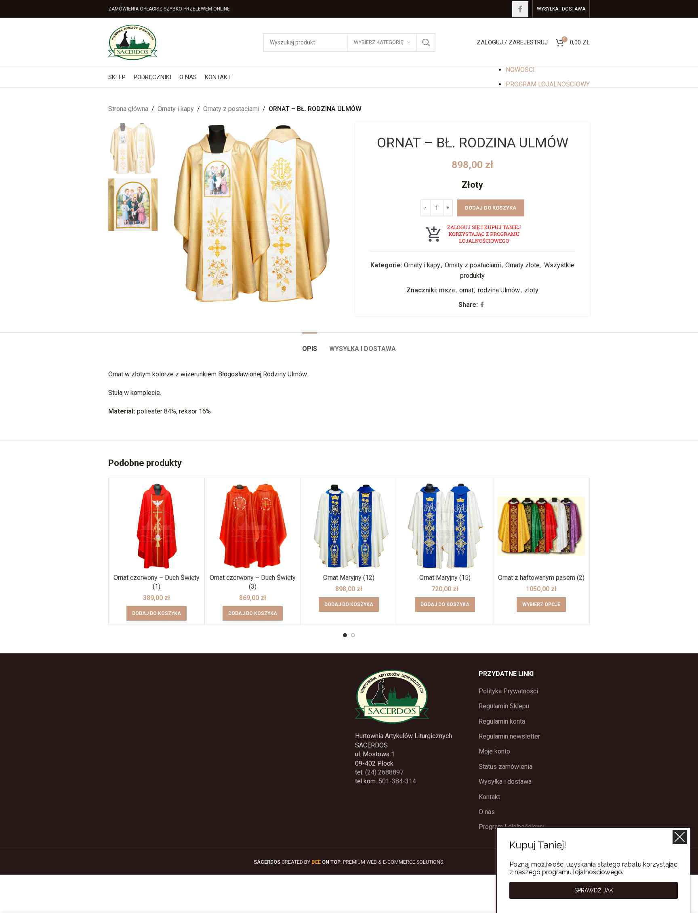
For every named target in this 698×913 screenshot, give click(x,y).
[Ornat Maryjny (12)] (349, 526)
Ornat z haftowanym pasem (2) (541, 577)
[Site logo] (132, 42)
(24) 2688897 (384, 772)
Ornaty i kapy (176, 109)
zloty (531, 290)
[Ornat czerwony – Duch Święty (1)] (156, 526)
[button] (156, 613)
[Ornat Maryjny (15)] (445, 526)
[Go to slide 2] (353, 635)
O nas (487, 812)
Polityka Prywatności (508, 691)
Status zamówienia (505, 766)
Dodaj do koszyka (490, 208)
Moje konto (494, 751)
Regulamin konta (502, 721)
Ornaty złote (522, 265)
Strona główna (128, 109)
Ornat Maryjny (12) (348, 577)
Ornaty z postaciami (231, 109)
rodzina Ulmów (499, 290)
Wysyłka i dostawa (505, 781)
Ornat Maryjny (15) (445, 577)
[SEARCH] (426, 42)
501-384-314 (397, 781)
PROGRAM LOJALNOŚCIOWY (548, 84)
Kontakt (489, 797)
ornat (466, 290)
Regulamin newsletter (509, 736)
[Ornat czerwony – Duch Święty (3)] (252, 526)
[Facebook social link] (520, 9)
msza (447, 290)
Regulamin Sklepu (504, 706)
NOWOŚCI (520, 69)
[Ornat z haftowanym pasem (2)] (541, 526)
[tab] (309, 344)
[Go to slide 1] (345, 635)
